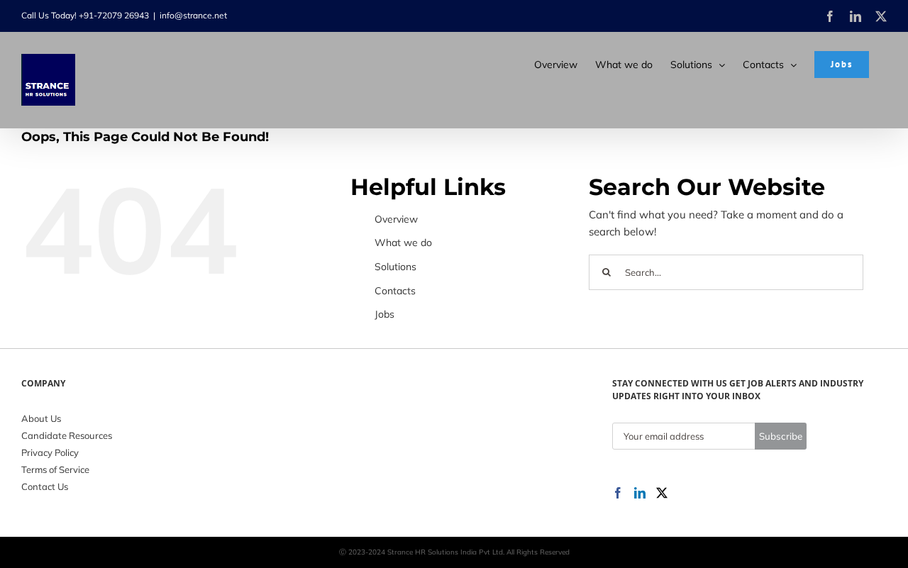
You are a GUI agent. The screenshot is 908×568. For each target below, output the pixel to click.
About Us (41, 418)
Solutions (395, 266)
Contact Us (44, 486)
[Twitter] (662, 493)
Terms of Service (55, 469)
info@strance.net (193, 15)
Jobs (384, 314)
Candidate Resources (66, 435)
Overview (396, 219)
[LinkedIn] (640, 493)
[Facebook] (618, 493)
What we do (403, 242)
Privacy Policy (50, 452)
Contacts (395, 290)
